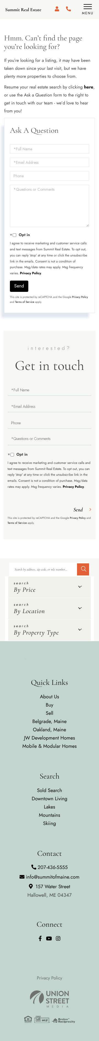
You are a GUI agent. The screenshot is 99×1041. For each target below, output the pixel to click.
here (88, 87)
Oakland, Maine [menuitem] (49, 729)
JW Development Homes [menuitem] (49, 737)
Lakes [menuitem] (49, 806)
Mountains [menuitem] (49, 815)
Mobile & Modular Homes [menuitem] (49, 746)
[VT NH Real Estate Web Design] (49, 998)
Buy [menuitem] (49, 704)
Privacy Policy (30, 273)
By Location (29, 611)
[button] (83, 569)
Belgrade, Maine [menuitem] (49, 721)
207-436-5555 (53, 867)
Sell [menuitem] (49, 713)
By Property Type (36, 632)
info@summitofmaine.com (52, 877)
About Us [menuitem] (49, 696)
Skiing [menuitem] (49, 823)
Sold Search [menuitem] (49, 790)
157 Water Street (50, 891)
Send (19, 286)
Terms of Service (24, 302)
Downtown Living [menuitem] (49, 798)
